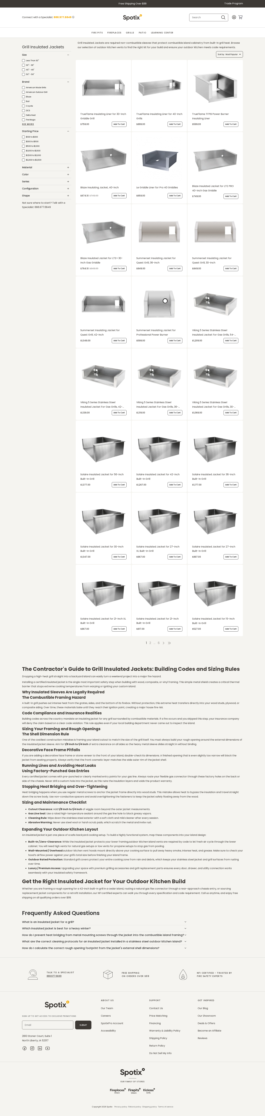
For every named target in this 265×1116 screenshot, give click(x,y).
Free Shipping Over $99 (132, 3)
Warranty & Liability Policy (164, 1030)
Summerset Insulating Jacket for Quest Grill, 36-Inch (156, 260)
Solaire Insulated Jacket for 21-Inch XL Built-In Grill (103, 621)
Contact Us (156, 1008)
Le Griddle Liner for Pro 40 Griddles (157, 187)
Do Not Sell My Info (160, 1053)
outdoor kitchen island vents (146, 841)
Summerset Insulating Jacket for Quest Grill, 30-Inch (212, 260)
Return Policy (157, 1045)
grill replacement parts (149, 868)
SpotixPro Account (112, 1023)
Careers (106, 1016)
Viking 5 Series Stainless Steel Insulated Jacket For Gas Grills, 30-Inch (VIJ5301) (213, 405)
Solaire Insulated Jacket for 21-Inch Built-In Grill (157, 621)
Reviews (202, 1038)
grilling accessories (117, 868)
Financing (155, 1023)
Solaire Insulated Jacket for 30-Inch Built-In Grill (101, 549)
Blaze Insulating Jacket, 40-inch (99, 187)
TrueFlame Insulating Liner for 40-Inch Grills (159, 116)
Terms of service (165, 1106)
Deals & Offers (206, 1023)
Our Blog (203, 1008)
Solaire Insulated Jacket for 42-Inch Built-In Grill (158, 477)
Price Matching (158, 1016)
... (154, 643)
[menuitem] (97, 32)
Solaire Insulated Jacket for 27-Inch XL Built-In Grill (157, 549)
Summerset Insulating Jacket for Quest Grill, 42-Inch (100, 332)
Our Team (107, 1008)
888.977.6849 (54, 976)
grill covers (82, 859)
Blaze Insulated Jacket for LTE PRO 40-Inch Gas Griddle (213, 188)
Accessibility (108, 1030)
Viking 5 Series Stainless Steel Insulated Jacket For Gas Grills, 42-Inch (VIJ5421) (101, 405)
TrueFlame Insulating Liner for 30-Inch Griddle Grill (103, 116)
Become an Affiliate (209, 1030)
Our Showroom (207, 1016)
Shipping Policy (158, 1038)
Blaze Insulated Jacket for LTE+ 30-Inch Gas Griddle (101, 260)
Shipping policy (149, 1106)
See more (28, 124)
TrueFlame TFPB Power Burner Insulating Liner (210, 116)
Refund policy (134, 1106)
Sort (219, 54)
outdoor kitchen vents (110, 47)
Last (170, 643)
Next (163, 643)
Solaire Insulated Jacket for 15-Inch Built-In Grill (213, 621)
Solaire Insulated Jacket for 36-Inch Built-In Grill (213, 477)
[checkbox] (30, 60)
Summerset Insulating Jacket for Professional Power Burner (156, 332)
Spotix (109, 1106)
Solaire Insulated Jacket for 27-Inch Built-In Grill (213, 549)
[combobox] (206, 17)
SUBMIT (83, 1025)
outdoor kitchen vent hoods (80, 850)
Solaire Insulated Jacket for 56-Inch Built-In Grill (102, 477)
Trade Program (233, 3)
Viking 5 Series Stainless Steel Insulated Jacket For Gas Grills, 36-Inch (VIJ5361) (157, 405)
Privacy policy (120, 1106)
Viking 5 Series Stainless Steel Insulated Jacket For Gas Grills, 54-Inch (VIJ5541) (213, 332)
